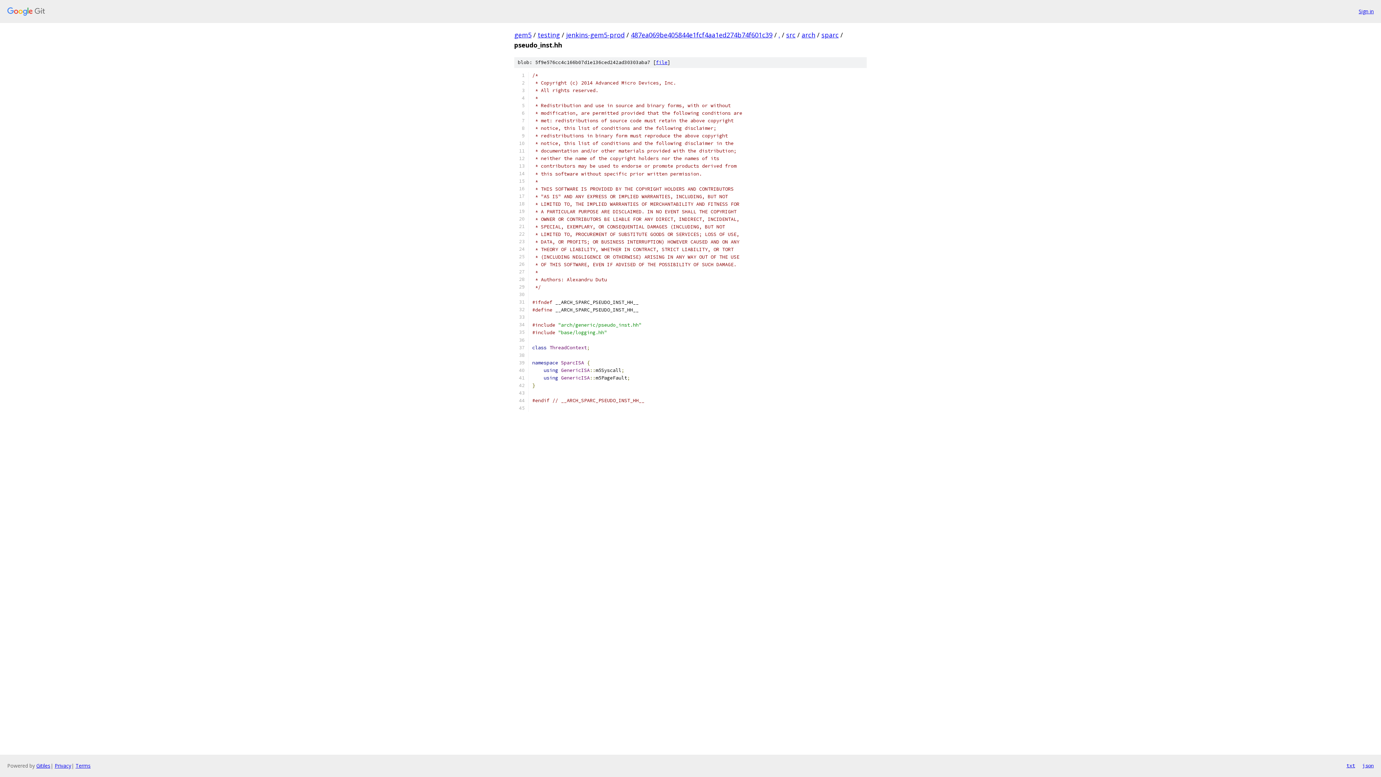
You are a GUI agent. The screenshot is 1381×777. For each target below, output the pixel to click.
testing (549, 35)
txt (1350, 765)
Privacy (63, 765)
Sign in (1366, 11)
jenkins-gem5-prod (595, 35)
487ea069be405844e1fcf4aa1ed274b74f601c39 (701, 35)
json (1368, 765)
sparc (830, 35)
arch (808, 35)
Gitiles (43, 765)
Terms (83, 765)
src (791, 35)
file (661, 62)
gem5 (523, 35)
